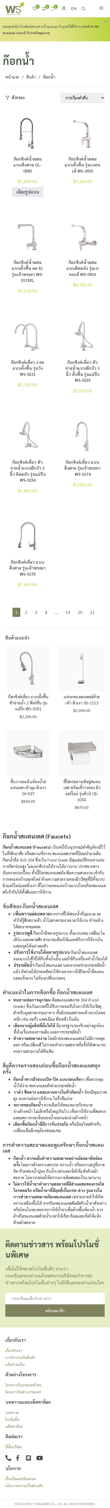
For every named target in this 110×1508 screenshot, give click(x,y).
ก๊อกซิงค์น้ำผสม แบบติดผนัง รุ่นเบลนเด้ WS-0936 (82, 268)
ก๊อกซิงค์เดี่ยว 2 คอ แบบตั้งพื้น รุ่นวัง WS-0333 (27, 368)
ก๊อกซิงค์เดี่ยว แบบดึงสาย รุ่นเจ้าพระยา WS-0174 (82, 468)
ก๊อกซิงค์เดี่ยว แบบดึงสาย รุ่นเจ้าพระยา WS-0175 (27, 567)
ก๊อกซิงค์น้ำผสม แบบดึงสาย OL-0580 (27, 164)
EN (73, 8)
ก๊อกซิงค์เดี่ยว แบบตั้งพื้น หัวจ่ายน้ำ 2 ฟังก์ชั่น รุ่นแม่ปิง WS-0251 (28, 702)
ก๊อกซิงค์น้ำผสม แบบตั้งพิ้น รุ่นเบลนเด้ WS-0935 (82, 164)
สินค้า (31, 76)
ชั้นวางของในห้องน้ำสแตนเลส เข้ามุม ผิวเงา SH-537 (28, 787)
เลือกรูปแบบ (27, 192)
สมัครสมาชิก (55, 1310)
